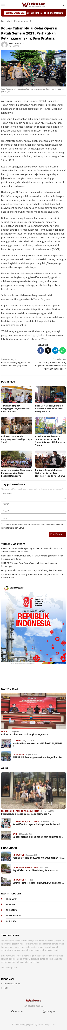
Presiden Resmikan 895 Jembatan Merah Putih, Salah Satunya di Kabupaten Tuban (50, 440)
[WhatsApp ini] (62, 350)
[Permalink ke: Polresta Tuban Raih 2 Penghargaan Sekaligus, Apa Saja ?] (16, 425)
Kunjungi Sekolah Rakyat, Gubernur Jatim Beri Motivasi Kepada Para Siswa (50, 473)
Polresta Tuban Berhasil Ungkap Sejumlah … (26, 734)
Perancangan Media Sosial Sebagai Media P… (26, 814)
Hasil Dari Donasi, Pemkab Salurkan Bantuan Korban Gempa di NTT (49, 408)
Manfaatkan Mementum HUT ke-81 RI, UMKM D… (37, 745)
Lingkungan (18, 754)
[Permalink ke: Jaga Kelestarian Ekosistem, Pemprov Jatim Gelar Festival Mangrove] (16, 459)
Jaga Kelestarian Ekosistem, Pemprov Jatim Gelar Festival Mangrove (16, 473)
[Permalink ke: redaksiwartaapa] (4, 44)
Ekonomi (17, 740)
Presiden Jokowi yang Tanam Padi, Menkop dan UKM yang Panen (16, 362)
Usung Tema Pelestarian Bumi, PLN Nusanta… (38, 882)
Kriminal (5, 732)
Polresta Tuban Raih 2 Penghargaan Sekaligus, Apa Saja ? (16, 439)
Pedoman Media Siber (10, 983)
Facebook (19, 1011)
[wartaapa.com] (33, 4)
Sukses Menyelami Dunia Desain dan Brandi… (38, 836)
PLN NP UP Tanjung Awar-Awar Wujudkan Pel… (39, 757)
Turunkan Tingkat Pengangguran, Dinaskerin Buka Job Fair (15, 408)
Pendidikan (21, 811)
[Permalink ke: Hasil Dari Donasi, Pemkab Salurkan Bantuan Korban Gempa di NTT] (50, 394)
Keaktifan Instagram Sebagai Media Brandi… (37, 824)
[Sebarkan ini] (40, 350)
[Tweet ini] (48, 350)
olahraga (11, 921)
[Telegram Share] (55, 350)
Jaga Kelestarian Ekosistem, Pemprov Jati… (37, 870)
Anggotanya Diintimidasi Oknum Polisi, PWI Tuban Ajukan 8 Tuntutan (31, 570)
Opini (12, 811)
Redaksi (4, 987)
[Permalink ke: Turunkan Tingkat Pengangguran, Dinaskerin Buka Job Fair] (16, 394)
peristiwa (11, 910)
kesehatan (11, 899)
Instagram (51, 1011)
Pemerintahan (31, 867)
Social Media (33, 811)
